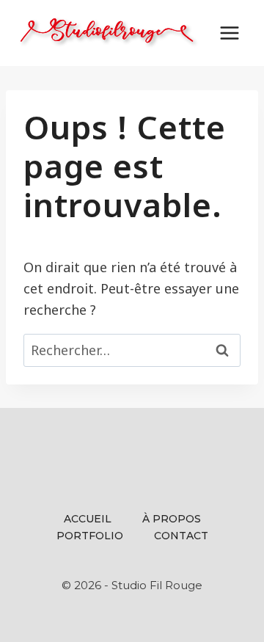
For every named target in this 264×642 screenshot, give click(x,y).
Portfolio (89, 535)
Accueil (87, 518)
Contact (181, 535)
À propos (171, 518)
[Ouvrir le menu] (229, 33)
